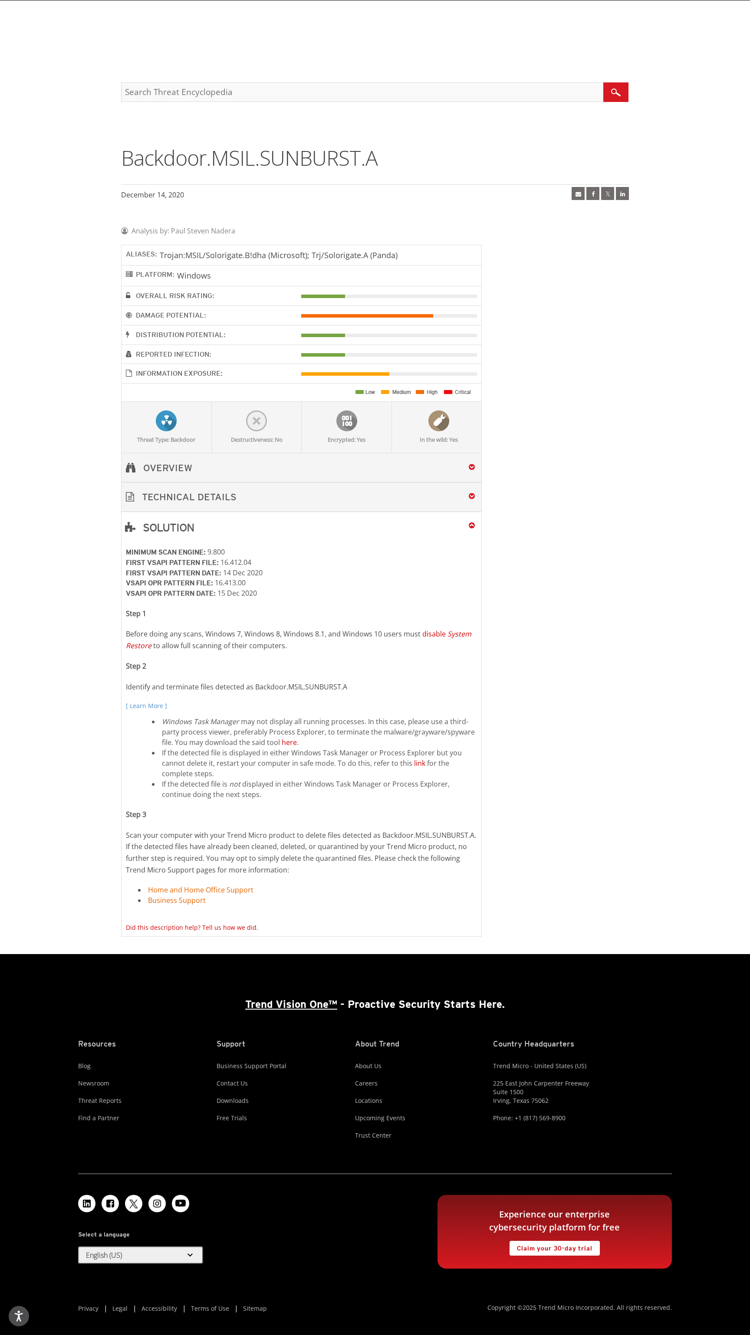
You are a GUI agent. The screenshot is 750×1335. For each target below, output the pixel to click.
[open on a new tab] (133, 1203)
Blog (84, 1066)
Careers (366, 1083)
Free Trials (232, 1118)
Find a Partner (98, 1118)
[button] (301, 497)
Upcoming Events (380, 1118)
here (289, 742)
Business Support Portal (251, 1066)
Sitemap (255, 1308)
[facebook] (592, 193)
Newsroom (93, 1083)
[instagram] (157, 1203)
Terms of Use (210, 1308)
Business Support (177, 900)
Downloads (233, 1100)
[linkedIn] (622, 193)
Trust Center (373, 1135)
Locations (368, 1100)
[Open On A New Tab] (607, 193)
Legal (120, 1308)
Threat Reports (100, 1100)
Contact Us (232, 1083)
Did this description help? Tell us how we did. (192, 927)
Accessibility (159, 1308)
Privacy (88, 1308)
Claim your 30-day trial (551, 1246)
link (419, 763)
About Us (368, 1066)
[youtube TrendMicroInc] (180, 1203)
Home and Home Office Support (200, 890)
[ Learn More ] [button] (146, 706)
